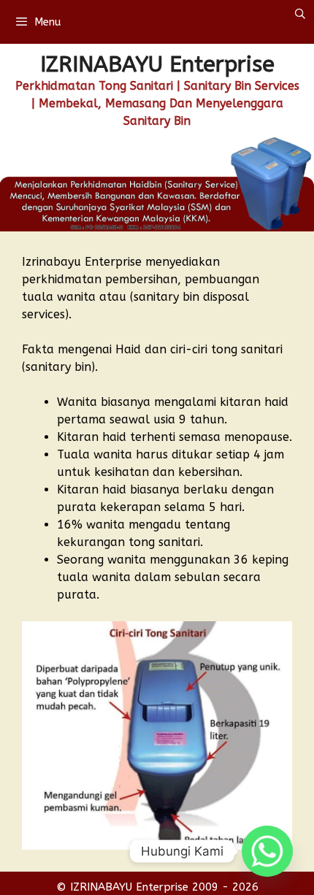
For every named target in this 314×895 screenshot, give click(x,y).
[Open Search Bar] (300, 14)
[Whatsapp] (267, 851)
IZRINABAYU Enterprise (157, 64)
